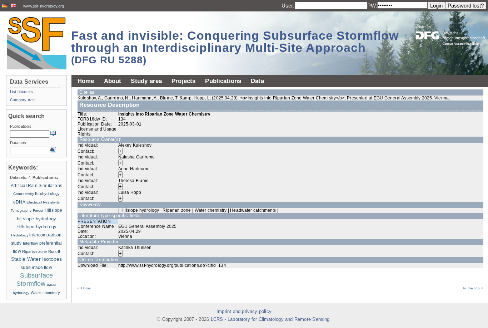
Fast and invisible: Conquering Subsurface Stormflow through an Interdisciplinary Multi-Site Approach (235, 47)
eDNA (19, 202)
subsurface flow (36, 267)
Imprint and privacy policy (244, 311)
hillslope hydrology (36, 218)
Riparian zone (34, 251)
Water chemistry (45, 292)
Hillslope (53, 210)
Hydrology (19, 235)
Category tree (22, 100)
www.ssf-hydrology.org (43, 6)
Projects (183, 81)
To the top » (472, 288)
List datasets (21, 91)
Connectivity (23, 194)
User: (288, 6)
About (112, 81)
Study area (146, 81)
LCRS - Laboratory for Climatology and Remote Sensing (270, 319)
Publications (223, 81)
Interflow (30, 243)
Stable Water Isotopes (36, 259)
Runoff (54, 251)
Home (86, 81)
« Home (84, 288)
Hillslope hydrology (36, 226)
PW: (372, 6)
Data (257, 81)
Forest (38, 210)
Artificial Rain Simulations (36, 185)
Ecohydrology (47, 193)
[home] (36, 43)
